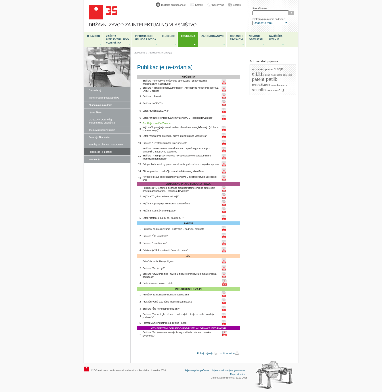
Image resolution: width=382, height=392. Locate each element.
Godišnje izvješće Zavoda (156, 123)
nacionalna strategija (281, 75)
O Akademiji (95, 90)
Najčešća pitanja (276, 38)
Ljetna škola (95, 112)
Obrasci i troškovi (236, 38)
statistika (259, 90)
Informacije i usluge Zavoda (145, 38)
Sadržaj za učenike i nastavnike (106, 144)
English (237, 5)
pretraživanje (261, 84)
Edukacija (188, 36)
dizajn (278, 69)
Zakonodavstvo (212, 36)
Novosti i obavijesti (256, 38)
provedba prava (279, 85)
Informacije (94, 159)
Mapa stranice (237, 374)
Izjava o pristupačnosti (197, 370)
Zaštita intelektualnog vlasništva (117, 39)
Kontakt (199, 5)
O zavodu (93, 36)
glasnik (266, 75)
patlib (271, 79)
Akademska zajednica (100, 105)
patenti (258, 79)
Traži (291, 13)
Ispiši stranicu (227, 353)
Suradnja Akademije (99, 137)
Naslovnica (218, 5)
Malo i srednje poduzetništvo (104, 97)
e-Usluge (168, 36)
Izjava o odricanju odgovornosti (228, 370)
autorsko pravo (262, 69)
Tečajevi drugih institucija (102, 130)
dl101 (257, 74)
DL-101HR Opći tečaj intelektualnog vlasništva (102, 121)
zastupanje (272, 90)
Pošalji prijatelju (205, 353)
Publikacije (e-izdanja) (100, 151)
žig (281, 89)
